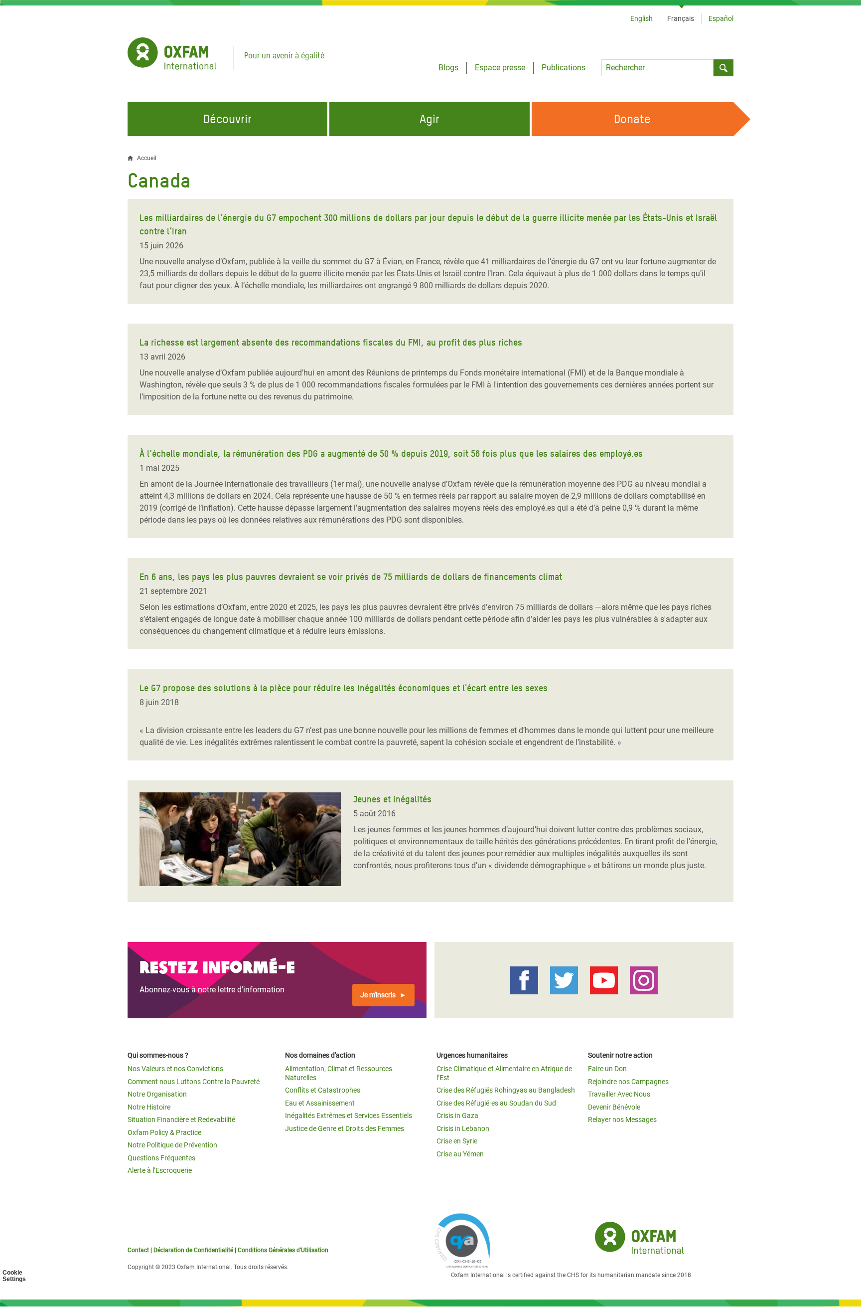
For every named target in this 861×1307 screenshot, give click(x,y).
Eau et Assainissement (320, 1103)
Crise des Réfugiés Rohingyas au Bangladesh (505, 1090)
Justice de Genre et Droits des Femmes (344, 1128)
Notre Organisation (157, 1094)
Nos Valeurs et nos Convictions (175, 1069)
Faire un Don (607, 1069)
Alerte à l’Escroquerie (160, 1170)
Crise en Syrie (456, 1141)
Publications (563, 67)
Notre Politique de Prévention (172, 1145)
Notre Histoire (149, 1107)
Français (680, 18)
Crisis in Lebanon (462, 1128)
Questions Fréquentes (161, 1158)
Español (721, 18)
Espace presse (500, 67)
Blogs (448, 67)
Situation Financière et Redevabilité (181, 1119)
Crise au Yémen (460, 1154)
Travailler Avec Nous (619, 1094)
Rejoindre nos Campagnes (628, 1082)
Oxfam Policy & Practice (164, 1132)
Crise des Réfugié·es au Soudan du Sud (496, 1103)
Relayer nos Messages (622, 1119)
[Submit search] (723, 67)
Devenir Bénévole (614, 1107)
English (641, 18)
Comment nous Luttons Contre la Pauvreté (194, 1082)
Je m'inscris (378, 995)
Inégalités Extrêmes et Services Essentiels (348, 1116)
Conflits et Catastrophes (322, 1090)
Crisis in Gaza (457, 1116)
